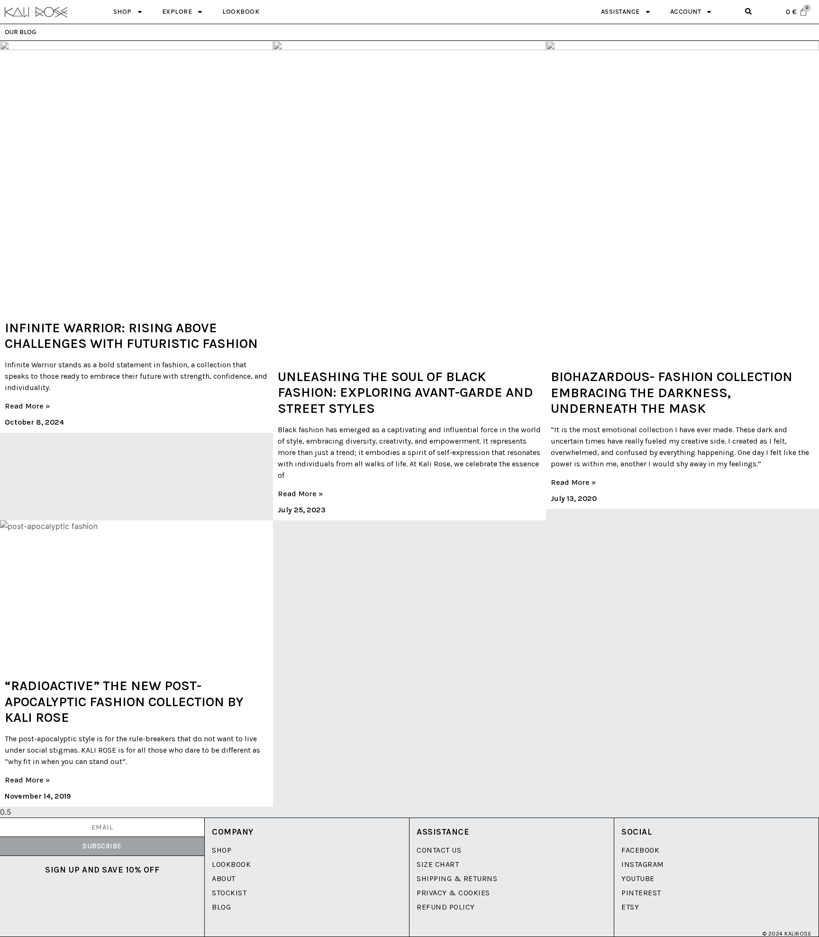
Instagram (642, 864)
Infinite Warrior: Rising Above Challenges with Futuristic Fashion (131, 336)
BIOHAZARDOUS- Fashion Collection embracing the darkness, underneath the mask (671, 392)
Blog (221, 906)
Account (685, 12)
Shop (122, 12)
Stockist (229, 892)
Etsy (630, 906)
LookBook (231, 864)
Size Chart (438, 864)
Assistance (620, 12)
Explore (177, 12)
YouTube (638, 878)
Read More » (27, 405)
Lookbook (240, 12)
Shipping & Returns (457, 878)
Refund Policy (446, 906)
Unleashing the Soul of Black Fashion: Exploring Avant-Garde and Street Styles (405, 392)
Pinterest (641, 892)
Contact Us (439, 850)
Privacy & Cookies (453, 892)
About (224, 878)
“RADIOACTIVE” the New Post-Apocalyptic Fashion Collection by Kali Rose (124, 701)
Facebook (640, 850)
